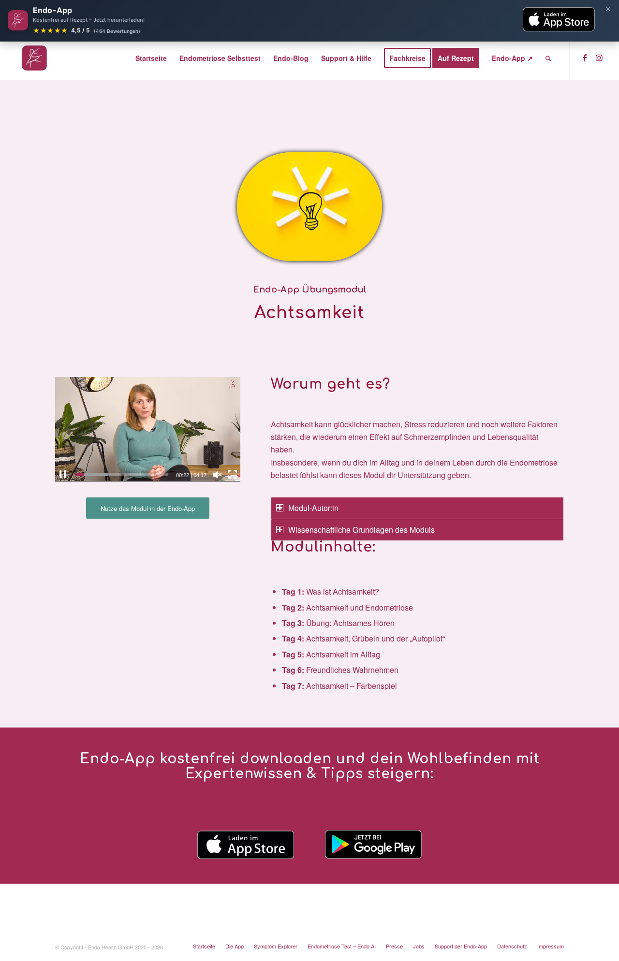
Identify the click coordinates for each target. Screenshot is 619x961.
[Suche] (548, 58)
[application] (147, 429)
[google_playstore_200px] (373, 844)
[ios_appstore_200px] (245, 844)
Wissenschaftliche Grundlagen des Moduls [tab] (361, 529)
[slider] (121, 474)
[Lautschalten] (217, 475)
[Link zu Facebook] (584, 57)
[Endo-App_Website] (34, 58)
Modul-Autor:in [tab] (313, 507)
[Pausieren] (63, 475)
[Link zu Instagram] (599, 57)
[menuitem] (151, 58)
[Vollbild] (232, 475)
